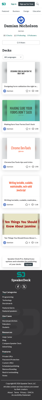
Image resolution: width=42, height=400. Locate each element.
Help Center (7, 337)
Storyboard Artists (9, 321)
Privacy (23, 392)
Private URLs (7, 356)
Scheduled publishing (10, 366)
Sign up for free (26, 4)
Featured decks (8, 308)
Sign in (13, 4)
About (10, 392)
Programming (7, 297)
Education (37, 11)
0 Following (21, 35)
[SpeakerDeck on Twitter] (24, 286)
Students (5, 327)
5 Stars (22, 42)
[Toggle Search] (37, 4)
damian (9, 91)
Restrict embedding (10, 372)
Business (16, 11)
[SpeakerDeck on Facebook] (18, 286)
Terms (16, 392)
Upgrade (28, 264)
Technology (7, 300)
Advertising (7, 346)
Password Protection (10, 359)
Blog (4, 340)
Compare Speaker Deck (11, 343)
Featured (5, 11)
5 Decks (9, 35)
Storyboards (7, 303)
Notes (4, 375)
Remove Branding (9, 369)
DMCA (30, 392)
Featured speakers (9, 311)
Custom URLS (7, 363)
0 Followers (32, 35)
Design (26, 11)
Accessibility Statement (21, 395)
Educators (6, 324)
